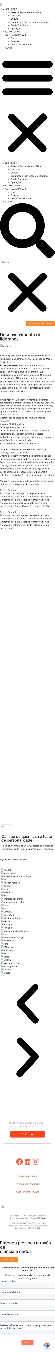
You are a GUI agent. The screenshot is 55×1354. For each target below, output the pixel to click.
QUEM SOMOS (12, 31)
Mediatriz (41, 1218)
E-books (15, 41)
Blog (13, 38)
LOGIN (8, 47)
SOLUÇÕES (11, 9)
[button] (27, 105)
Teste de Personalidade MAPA (26, 12)
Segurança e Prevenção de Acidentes (29, 22)
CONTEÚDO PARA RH (16, 35)
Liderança (16, 15)
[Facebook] (19, 1161)
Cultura (14, 18)
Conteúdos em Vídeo (21, 44)
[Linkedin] (27, 1161)
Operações (16, 28)
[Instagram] (35, 1161)
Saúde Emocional (19, 25)
